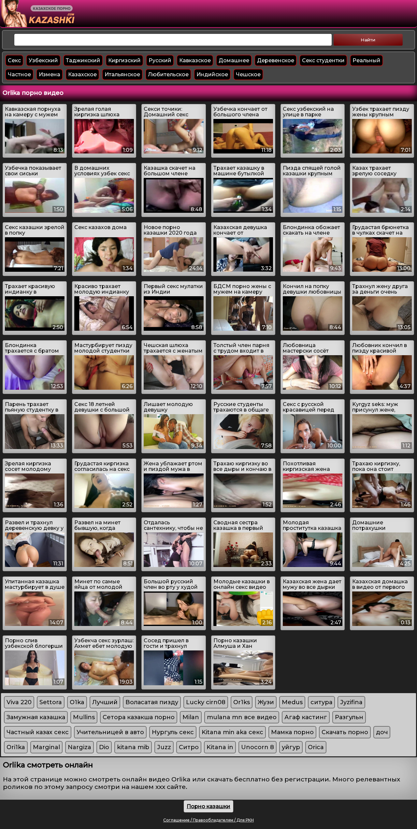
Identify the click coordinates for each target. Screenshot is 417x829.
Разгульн (349, 717)
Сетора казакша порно (139, 717)
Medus (292, 702)
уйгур (291, 747)
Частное (19, 74)
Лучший (105, 702)
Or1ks (241, 702)
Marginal (46, 747)
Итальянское (122, 74)
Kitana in (220, 747)
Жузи (266, 702)
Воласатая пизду (151, 702)
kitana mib (133, 747)
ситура (321, 702)
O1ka (77, 702)
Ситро (189, 747)
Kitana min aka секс (232, 732)
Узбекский (43, 60)
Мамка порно (292, 732)
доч (382, 732)
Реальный (366, 60)
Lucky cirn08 (205, 702)
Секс (14, 60)
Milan (190, 717)
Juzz (164, 747)
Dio (104, 747)
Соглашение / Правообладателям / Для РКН (208, 820)
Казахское (82, 74)
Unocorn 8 (257, 747)
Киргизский (124, 60)
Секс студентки (323, 60)
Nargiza (79, 747)
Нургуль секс (173, 732)
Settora (50, 702)
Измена (49, 74)
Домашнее (234, 60)
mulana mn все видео (242, 717)
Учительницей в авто (110, 732)
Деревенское (275, 60)
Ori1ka (16, 747)
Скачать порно (345, 732)
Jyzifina (351, 702)
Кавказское (195, 60)
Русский (160, 60)
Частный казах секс (38, 732)
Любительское (168, 74)
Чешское (248, 74)
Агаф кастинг (305, 717)
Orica (316, 747)
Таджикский (83, 60)
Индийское (212, 74)
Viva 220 (19, 702)
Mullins (84, 717)
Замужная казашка (36, 717)
